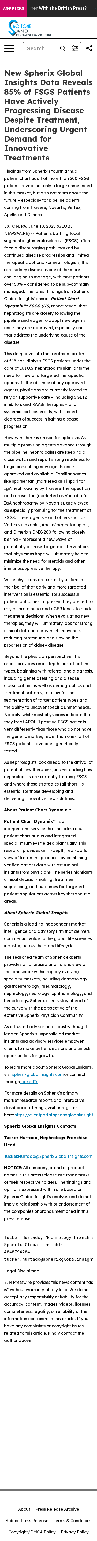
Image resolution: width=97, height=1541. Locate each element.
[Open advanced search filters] (75, 48)
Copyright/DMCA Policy (32, 1532)
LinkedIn (29, 1081)
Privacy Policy (75, 1532)
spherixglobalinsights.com (38, 1074)
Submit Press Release (27, 1520)
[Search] (62, 48)
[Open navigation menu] (9, 48)
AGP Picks (13, 8)
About (24, 1509)
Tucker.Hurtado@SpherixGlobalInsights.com (48, 1156)
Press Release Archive (57, 1509)
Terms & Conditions (72, 1520)
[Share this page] (89, 48)
